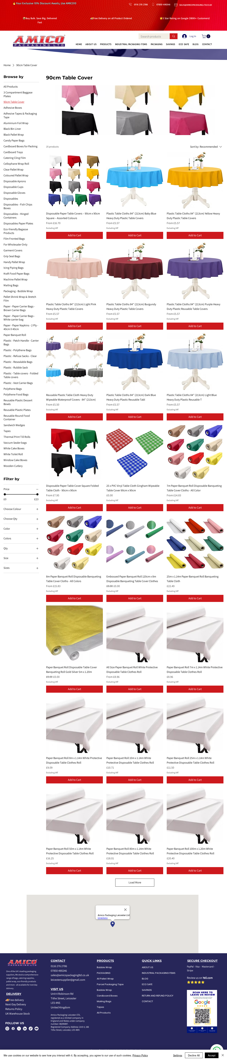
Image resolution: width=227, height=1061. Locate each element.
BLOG (145, 978)
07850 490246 (59, 971)
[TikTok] (31, 1029)
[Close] (223, 1055)
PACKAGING (103, 973)
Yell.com (208, 978)
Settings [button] (177, 1055)
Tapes (100, 1007)
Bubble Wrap (104, 967)
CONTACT (147, 1001)
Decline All (194, 1055)
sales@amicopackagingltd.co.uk (70, 975)
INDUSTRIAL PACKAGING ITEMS (155, 973)
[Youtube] (36, 1029)
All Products (104, 1012)
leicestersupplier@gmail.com (68, 980)
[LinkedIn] (25, 1029)
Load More (135, 882)
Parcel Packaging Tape (110, 984)
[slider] (5, 494)
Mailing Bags (104, 1001)
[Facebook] (13, 1029)
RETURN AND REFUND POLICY (155, 995)
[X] (19, 1029)
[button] (206, 36)
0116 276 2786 (59, 966)
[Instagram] (7, 1029)
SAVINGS (147, 990)
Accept (211, 1055)
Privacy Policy (140, 1055)
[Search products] (174, 36)
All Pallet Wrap (105, 978)
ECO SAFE (147, 984)
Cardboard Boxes (107, 995)
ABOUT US (147, 967)
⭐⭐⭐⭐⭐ (196, 982)
